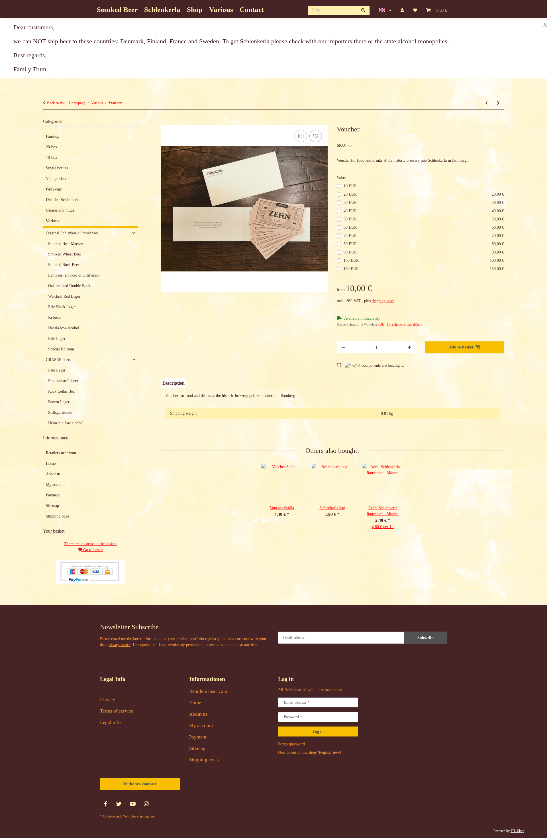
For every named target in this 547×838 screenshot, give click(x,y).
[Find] (363, 10)
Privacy (107, 699)
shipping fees (146, 816)
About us (53, 474)
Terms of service (116, 711)
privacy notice (119, 645)
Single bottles (57, 168)
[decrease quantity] (343, 347)
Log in (318, 731)
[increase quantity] (409, 347)
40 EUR (424, 211)
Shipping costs (57, 516)
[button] (385, 10)
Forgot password (291, 744)
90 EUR (424, 252)
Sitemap (52, 506)
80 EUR (424, 244)
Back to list (56, 103)
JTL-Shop (517, 831)
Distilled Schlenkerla (62, 200)
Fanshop (52, 136)
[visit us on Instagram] (146, 804)
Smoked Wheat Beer (64, 254)
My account (55, 484)
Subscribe (425, 638)
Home (51, 463)
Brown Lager (59, 402)
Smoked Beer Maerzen (66, 244)
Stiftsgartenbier (60, 412)
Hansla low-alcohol (63, 328)
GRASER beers (58, 360)
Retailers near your (61, 453)
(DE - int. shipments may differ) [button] (400, 324)
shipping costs (383, 301)
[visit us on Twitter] (118, 804)
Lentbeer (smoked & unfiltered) (74, 275)
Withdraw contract (139, 784)
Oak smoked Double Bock (69, 286)
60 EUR (424, 227)
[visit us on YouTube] (132, 804)
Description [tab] (173, 383)
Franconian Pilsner (63, 381)
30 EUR (424, 202)
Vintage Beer (56, 178)
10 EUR (350, 186)
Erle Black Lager (62, 307)
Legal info (110, 722)
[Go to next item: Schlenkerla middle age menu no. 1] (498, 103)
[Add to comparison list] (301, 136)
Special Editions (61, 349)
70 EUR (424, 236)
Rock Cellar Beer (62, 391)
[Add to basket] (165, 122)
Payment (53, 495)
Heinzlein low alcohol (65, 423)
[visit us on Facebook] (105, 804)
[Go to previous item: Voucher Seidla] (486, 103)
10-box (51, 157)
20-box (51, 147)
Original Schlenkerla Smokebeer (72, 233)
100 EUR (424, 260)
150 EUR (424, 269)
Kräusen (54, 317)
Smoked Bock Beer (63, 265)
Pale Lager (57, 338)
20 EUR (424, 194)
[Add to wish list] (315, 136)
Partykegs (54, 189)
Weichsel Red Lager (64, 296)
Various (52, 221)
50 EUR (424, 219)
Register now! (330, 752)
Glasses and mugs (60, 210)
